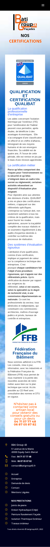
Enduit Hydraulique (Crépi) (24, 509)
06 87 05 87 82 (25, 424)
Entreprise (16, 478)
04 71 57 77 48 (25, 421)
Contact (15, 487)
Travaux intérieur (20, 523)
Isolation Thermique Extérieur (26, 518)
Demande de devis (20, 483)
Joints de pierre (18, 505)
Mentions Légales (20, 492)
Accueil (14, 474)
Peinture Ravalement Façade (25, 514)
